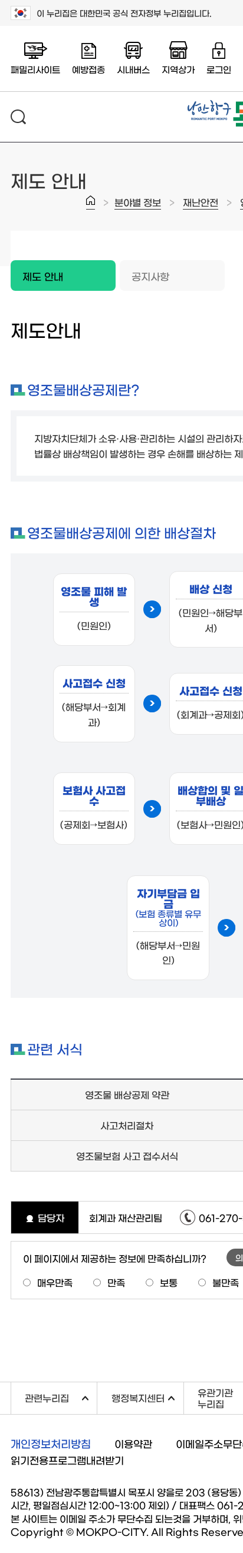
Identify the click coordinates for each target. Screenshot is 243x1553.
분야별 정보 (137, 202)
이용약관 (133, 1443)
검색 (18, 116)
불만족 (225, 1282)
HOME (90, 202)
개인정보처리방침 (51, 1443)
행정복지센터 (147, 1396)
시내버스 (133, 69)
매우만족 (55, 1282)
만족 (116, 1282)
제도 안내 (37, 270)
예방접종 (88, 69)
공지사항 (150, 276)
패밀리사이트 (35, 69)
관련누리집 (61, 1396)
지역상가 (178, 69)
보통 (169, 1282)
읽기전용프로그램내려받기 (67, 1460)
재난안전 (200, 202)
